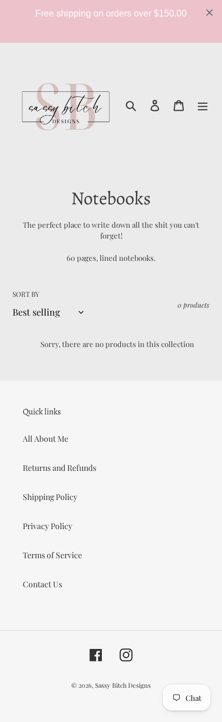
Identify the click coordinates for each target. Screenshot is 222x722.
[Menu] (203, 104)
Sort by (26, 294)
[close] (209, 12)
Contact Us (42, 584)
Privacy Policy (47, 526)
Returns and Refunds (59, 467)
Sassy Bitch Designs (123, 685)
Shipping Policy (50, 496)
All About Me (45, 438)
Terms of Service (52, 555)
